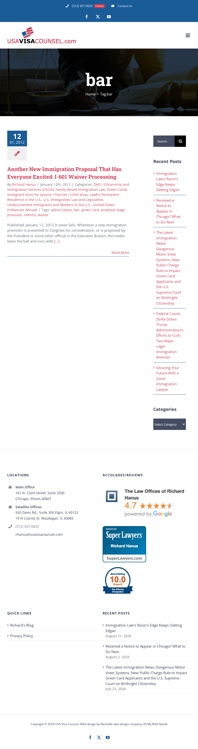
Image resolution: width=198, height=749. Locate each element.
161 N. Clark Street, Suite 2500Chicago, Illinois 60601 (39, 496)
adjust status (61, 209)
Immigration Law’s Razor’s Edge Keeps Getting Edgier (144, 628)
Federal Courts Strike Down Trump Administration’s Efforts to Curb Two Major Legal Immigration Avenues (169, 335)
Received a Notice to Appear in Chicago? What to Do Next (168, 211)
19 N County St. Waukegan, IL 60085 (44, 518)
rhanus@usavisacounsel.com (39, 534)
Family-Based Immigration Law (80, 189)
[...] (56, 241)
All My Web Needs (155, 724)
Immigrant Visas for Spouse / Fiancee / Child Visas (47, 194)
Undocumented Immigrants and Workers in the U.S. (49, 204)
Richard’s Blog (22, 625)
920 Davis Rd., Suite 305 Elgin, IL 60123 (46, 512)
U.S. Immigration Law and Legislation (73, 199)
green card (90, 209)
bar (76, 209)
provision (14, 215)
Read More (120, 252)
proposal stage (113, 209)
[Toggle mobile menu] (188, 35)
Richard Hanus (24, 184)
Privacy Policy (21, 635)
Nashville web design (114, 724)
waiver (43, 215)
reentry (30, 215)
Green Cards (117, 189)
